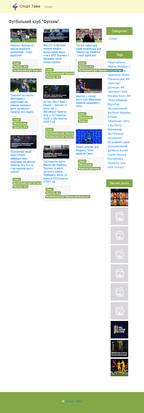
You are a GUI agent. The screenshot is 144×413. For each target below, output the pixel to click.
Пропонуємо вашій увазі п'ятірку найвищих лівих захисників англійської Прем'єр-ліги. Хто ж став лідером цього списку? (23, 161)
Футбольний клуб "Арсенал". (61, 73)
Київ (110, 167)
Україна (113, 95)
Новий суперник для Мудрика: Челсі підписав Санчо (87, 150)
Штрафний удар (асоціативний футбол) (119, 146)
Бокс (122, 95)
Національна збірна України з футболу (119, 66)
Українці (125, 112)
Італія (111, 154)
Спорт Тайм (29, 6)
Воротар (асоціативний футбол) (117, 108)
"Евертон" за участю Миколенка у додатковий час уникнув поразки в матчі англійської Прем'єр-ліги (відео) (22, 104)
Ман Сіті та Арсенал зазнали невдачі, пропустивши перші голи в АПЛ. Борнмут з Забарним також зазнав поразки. (56, 54)
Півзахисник (19, 123)
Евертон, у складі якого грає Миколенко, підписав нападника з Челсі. (89, 101)
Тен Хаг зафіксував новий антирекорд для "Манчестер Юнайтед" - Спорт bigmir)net (88, 50)
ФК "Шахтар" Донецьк (119, 83)
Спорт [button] (48, 6)
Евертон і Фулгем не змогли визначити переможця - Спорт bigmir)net (22, 50)
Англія (124, 150)
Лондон (83, 121)
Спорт (16, 63)
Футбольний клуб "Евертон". (28, 70)
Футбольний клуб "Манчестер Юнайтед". (67, 196)
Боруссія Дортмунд (89, 168)
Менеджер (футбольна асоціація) (115, 133)
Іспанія (112, 116)
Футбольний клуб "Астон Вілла (29, 183)
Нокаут (119, 167)
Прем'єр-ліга (20, 66)
